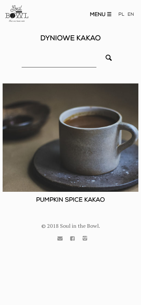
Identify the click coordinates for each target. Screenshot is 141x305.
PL (121, 14)
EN (131, 14)
